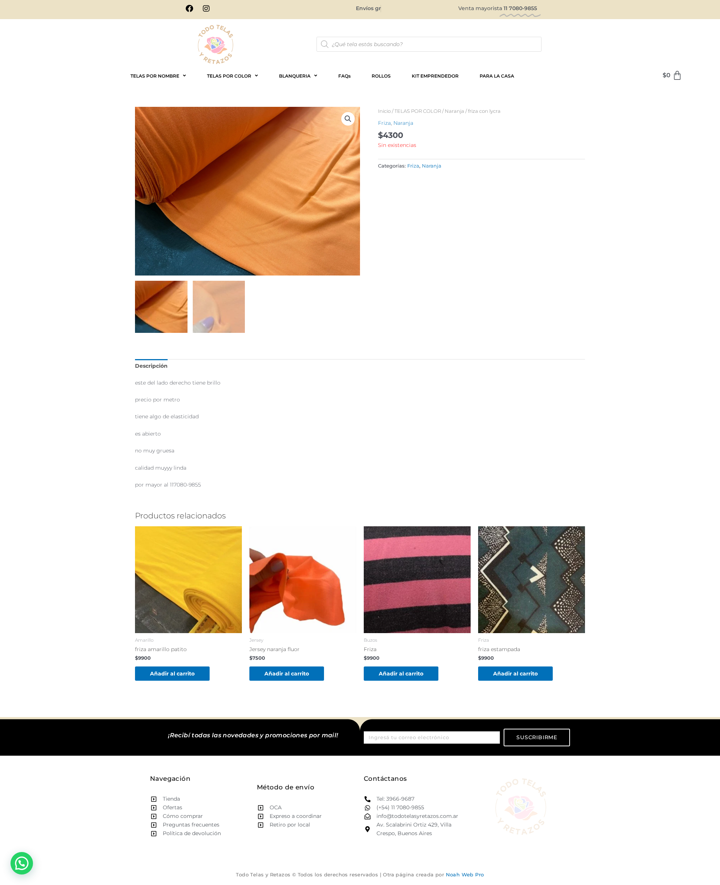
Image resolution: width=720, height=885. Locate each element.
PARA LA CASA (497, 76)
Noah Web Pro (465, 875)
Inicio (384, 111)
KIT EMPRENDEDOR (435, 76)
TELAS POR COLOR (417, 111)
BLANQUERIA (294, 76)
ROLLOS (381, 76)
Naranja (454, 111)
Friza (384, 123)
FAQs (344, 76)
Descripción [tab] (151, 365)
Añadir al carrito (172, 673)
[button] (348, 119)
